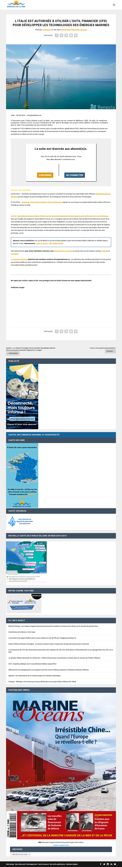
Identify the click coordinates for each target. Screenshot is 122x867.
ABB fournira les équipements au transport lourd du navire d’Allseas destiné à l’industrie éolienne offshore (48, 670)
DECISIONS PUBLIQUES (70, 30)
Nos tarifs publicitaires (57, 864)
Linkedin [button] (105, 251)
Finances (83, 30)
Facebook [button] (14, 254)
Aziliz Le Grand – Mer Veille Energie (49, 243)
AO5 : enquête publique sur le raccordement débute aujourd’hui (32, 664)
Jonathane (47, 30)
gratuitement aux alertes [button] (63, 251)
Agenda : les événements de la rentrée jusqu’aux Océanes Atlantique (34, 676)
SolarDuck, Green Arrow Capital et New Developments (42, 202)
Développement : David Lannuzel (37, 864)
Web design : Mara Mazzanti (15, 864)
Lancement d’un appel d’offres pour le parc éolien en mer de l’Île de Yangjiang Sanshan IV (42, 638)
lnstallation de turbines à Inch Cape (21, 632)
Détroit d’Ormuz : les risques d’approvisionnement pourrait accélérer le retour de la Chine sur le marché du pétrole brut (53, 626)
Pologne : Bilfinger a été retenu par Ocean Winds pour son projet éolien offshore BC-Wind (42, 682)
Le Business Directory (19, 259)
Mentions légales (72, 864)
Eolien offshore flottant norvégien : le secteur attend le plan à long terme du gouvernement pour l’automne (48, 644)
